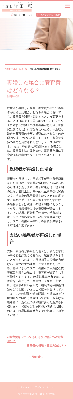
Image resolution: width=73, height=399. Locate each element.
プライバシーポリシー (44, 387)
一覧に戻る (36, 356)
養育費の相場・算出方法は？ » (46, 345)
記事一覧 (13, 96)
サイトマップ (22, 387)
